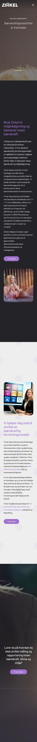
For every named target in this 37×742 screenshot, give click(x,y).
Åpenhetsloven (23, 507)
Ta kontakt (11, 259)
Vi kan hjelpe (18, 672)
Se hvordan (18, 70)
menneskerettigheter (12, 510)
